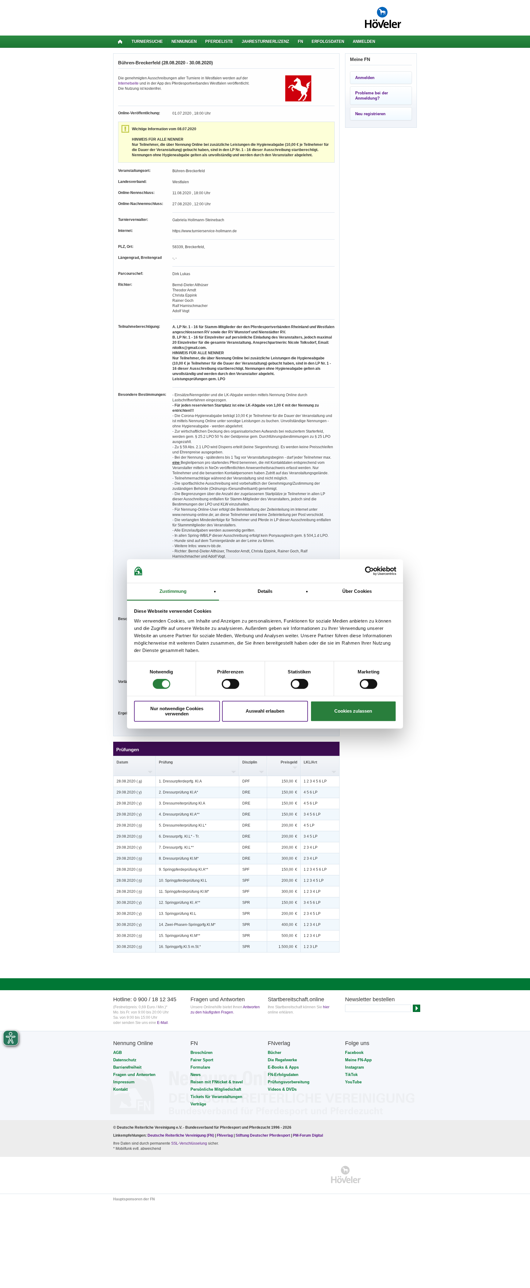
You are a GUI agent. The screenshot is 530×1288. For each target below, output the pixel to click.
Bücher (274, 1052)
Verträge (198, 1104)
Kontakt (120, 1089)
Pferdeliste (219, 41)
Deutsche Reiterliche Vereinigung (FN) (181, 1135)
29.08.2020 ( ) (129, 792)
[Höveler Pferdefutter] (345, 1174)
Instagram (354, 1067)
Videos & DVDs (282, 1089)
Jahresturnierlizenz (265, 41)
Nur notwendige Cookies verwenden (176, 711)
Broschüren (201, 1052)
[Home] (120, 41)
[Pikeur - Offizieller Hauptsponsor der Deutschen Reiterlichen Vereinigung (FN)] (139, 1174)
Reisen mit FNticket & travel (216, 1082)
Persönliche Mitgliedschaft (215, 1089)
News (195, 1074)
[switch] (230, 684)
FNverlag (225, 1135)
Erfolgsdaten (328, 41)
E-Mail (162, 1023)
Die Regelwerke (282, 1060)
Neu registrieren (370, 114)
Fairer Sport (201, 1060)
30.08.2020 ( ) (129, 902)
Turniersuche (147, 41)
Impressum (124, 1082)
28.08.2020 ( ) (129, 781)
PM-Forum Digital (308, 1135)
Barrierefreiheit (127, 1067)
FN (300, 41)
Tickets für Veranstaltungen (216, 1096)
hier (326, 1007)
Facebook (354, 1052)
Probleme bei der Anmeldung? (371, 95)
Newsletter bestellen (370, 999)
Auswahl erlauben (265, 711)
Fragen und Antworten (134, 1074)
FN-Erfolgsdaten (283, 1074)
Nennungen (184, 41)
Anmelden (364, 41)
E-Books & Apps (283, 1067)
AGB (117, 1052)
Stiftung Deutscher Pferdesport (263, 1135)
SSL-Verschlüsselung (189, 1143)
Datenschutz (124, 1060)
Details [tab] (265, 591)
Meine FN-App (358, 1060)
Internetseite (128, 83)
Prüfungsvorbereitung (288, 1082)
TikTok (351, 1074)
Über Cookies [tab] (357, 591)
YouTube (353, 1082)
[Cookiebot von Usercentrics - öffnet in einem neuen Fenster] (369, 571)
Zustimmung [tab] (173, 591)
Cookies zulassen (353, 711)
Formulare (200, 1067)
